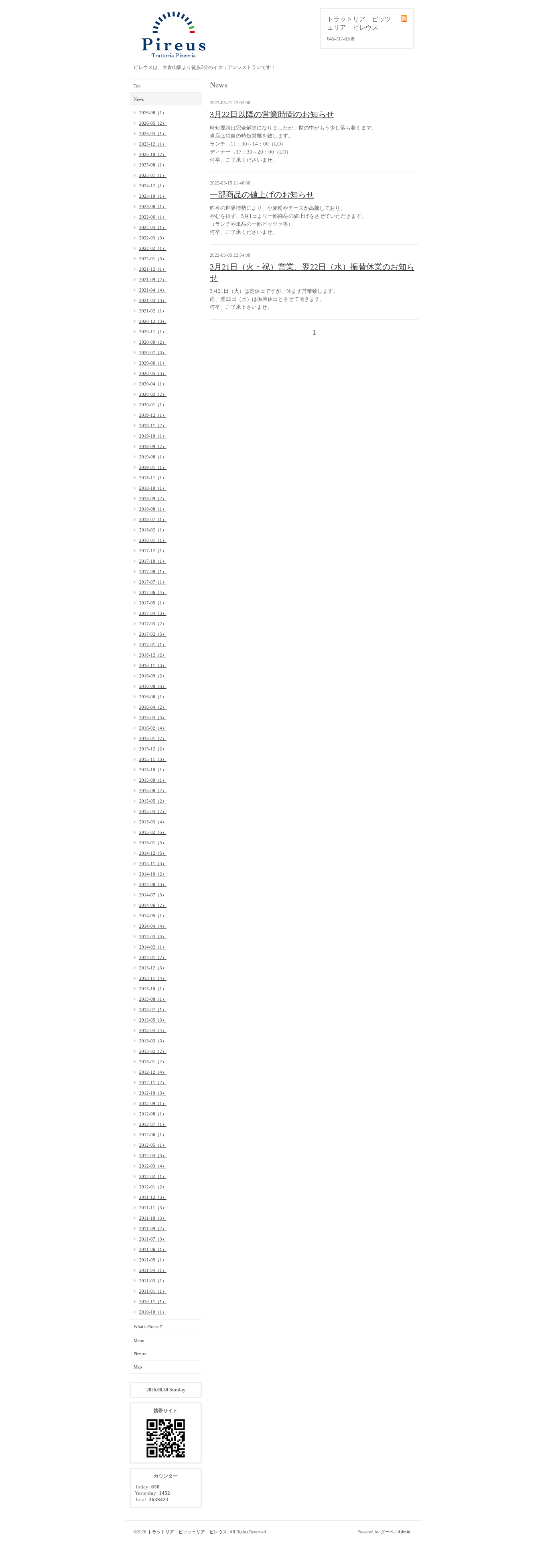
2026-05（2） (152, 123)
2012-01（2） (152, 1186)
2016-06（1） (152, 696)
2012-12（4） (152, 1072)
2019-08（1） (152, 456)
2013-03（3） (152, 1040)
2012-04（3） (152, 1155)
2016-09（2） (152, 675)
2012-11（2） (152, 1082)
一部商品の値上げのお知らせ (262, 194)
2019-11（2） (152, 425)
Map (138, 1367)
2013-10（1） (152, 988)
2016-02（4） (152, 728)
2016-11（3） (152, 665)
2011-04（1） (152, 1270)
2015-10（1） (152, 769)
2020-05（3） (152, 373)
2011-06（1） (152, 1249)
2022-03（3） (152, 237)
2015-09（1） (152, 780)
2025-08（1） (152, 164)
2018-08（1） (152, 509)
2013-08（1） (152, 999)
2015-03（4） (152, 821)
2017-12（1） (152, 550)
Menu (139, 1340)
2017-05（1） (152, 602)
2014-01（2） (152, 957)
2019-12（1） (152, 415)
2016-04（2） (152, 707)
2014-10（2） (152, 874)
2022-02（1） (152, 248)
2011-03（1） (152, 1280)
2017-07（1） (152, 582)
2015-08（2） (152, 790)
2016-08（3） (152, 686)
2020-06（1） (152, 363)
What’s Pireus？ (148, 1326)
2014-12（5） (152, 853)
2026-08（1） (152, 112)
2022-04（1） (152, 227)
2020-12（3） (152, 321)
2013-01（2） (152, 1061)
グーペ (387, 1531)
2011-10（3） (152, 1218)
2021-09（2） (152, 279)
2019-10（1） (152, 436)
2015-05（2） (152, 801)
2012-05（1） (152, 1145)
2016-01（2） (152, 738)
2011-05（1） (152, 1259)
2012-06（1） (152, 1134)
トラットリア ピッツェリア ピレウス (187, 1531)
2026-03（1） (152, 133)
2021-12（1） (152, 269)
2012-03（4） (152, 1166)
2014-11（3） (152, 863)
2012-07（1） (152, 1124)
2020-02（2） (152, 394)
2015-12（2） (152, 748)
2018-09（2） (152, 498)
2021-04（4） (152, 290)
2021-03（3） (152, 300)
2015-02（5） (152, 832)
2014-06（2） (152, 905)
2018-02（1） (152, 529)
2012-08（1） (152, 1113)
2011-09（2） (152, 1228)
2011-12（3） (152, 1197)
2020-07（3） (152, 352)
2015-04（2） (152, 811)
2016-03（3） (152, 717)
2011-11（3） (152, 1207)
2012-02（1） (152, 1176)
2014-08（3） (152, 884)
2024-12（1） (152, 185)
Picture (140, 1353)
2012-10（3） (152, 1093)
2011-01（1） (152, 1291)
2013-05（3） (152, 1020)
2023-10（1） (152, 196)
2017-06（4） (152, 592)
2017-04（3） (152, 613)
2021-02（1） (152, 310)
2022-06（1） (152, 217)
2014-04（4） (152, 926)
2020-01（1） (152, 404)
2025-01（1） (152, 175)
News (139, 99)
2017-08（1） (152, 571)
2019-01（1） (152, 467)
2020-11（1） (152, 331)
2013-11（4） (152, 978)
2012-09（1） (152, 1103)
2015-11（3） (152, 759)
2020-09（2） (152, 342)
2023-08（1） (152, 206)
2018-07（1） (152, 519)
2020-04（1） (152, 383)
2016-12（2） (152, 655)
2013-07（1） (152, 1009)
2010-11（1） (152, 1301)
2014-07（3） (152, 894)
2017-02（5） (152, 634)
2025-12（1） (152, 144)
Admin (404, 1531)
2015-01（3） (152, 842)
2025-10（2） (152, 154)
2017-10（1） (152, 561)
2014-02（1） (152, 947)
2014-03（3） (152, 936)
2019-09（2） (152, 446)
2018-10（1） (152, 488)
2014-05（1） (152, 915)
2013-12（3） (152, 967)
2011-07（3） (152, 1239)
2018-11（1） (152, 477)
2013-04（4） (152, 1030)
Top (137, 85)
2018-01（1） (152, 540)
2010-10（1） (152, 1312)
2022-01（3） (152, 258)
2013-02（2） (152, 1051)
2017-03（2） (152, 623)
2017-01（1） (152, 644)
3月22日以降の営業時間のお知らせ (272, 114)
